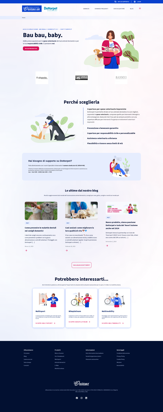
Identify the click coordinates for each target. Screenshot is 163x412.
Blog (25, 356)
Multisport (58, 359)
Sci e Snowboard (59, 356)
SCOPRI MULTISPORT (44, 323)
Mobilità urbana (59, 368)
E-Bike (57, 365)
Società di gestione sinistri (93, 356)
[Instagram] (81, 398)
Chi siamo (26, 353)
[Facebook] (77, 398)
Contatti (26, 365)
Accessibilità (120, 365)
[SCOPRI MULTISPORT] (54, 323)
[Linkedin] (86, 398)
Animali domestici (60, 362)
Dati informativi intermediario (94, 353)
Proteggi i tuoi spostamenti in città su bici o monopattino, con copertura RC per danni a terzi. (114, 317)
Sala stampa (27, 362)
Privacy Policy (121, 356)
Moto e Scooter (59, 353)
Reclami (119, 362)
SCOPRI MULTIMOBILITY (111, 323)
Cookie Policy (121, 359)
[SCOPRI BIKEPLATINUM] (89, 322)
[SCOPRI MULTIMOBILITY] (123, 323)
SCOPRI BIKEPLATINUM (78, 322)
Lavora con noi (28, 359)
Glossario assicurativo (92, 359)
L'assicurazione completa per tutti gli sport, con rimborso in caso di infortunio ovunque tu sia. (48, 317)
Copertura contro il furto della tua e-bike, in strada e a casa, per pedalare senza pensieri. (81, 316)
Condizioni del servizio (123, 353)
